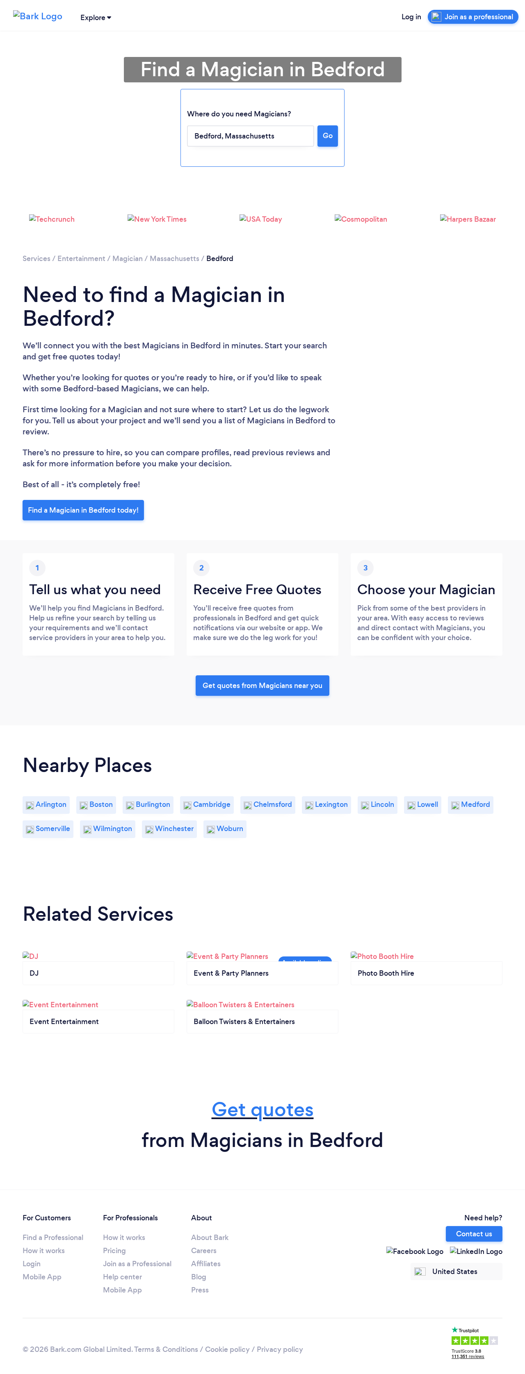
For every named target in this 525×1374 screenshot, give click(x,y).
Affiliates (206, 1264)
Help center (122, 1277)
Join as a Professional (137, 1264)
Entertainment (81, 258)
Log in (411, 17)
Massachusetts (174, 258)
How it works (44, 1251)
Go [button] (328, 136)
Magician (127, 258)
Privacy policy (280, 1349)
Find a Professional (53, 1237)
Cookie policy (227, 1349)
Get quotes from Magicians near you (262, 685)
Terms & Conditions (166, 1349)
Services (36, 258)
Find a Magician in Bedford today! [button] (83, 510)
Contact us (474, 1234)
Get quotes (263, 1109)
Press (200, 1290)
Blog (198, 1277)
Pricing (114, 1251)
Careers (204, 1251)
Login (32, 1264)
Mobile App (42, 1277)
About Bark (209, 1237)
